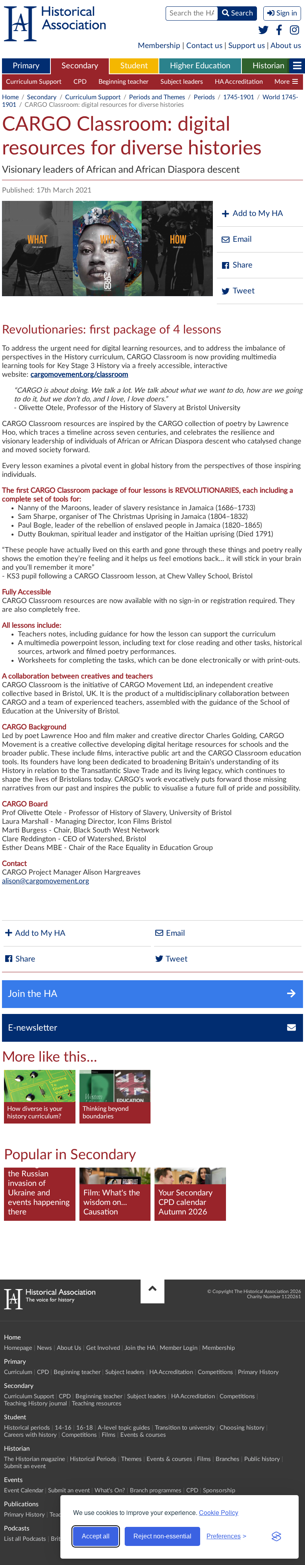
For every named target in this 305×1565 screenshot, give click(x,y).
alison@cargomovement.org (45, 881)
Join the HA (140, 1348)
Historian (268, 66)
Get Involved (103, 1348)
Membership (159, 46)
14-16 (63, 1428)
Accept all (96, 1536)
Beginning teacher (123, 82)
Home (10, 97)
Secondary (80, 66)
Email (242, 239)
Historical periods (27, 1428)
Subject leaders (181, 82)
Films (109, 1435)
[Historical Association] (55, 37)
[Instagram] (294, 30)
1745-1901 (238, 97)
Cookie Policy (218, 1512)
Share (243, 265)
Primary (26, 66)
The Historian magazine (34, 1459)
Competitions (215, 1372)
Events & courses (143, 1435)
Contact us (204, 46)
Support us (246, 46)
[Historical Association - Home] (49, 1307)
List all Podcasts (25, 1539)
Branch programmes (155, 1491)
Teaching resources (97, 1404)
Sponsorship (219, 1491)
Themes (131, 1459)
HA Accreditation (239, 82)
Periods (204, 97)
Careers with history (30, 1435)
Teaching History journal (35, 1404)
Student (134, 66)
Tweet (244, 291)
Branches (227, 1459)
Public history (262, 1459)
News (44, 1348)
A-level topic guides (124, 1428)
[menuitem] (26, 66)
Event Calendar (23, 1491)
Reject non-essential (162, 1536)
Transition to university (185, 1428)
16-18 (84, 1428)
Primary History (258, 1372)
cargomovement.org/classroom (79, 374)
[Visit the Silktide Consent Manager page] (276, 1536)
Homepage (18, 1348)
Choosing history (242, 1428)
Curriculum (18, 1372)
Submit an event (25, 1466)
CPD (80, 82)
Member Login (178, 1348)
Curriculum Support (34, 82)
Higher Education (200, 66)
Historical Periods (93, 1459)
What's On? (110, 1491)
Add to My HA (258, 214)
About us (285, 46)
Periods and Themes (157, 97)
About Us (69, 1348)
